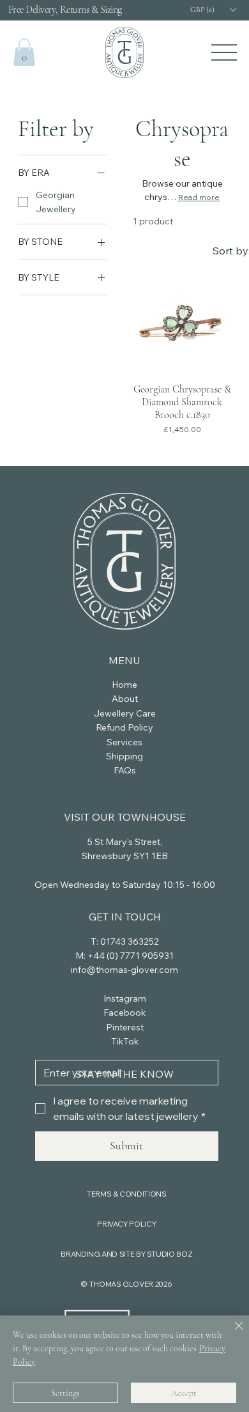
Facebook (124, 1012)
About (125, 698)
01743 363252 (129, 941)
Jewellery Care (125, 713)
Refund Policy (124, 727)
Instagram (124, 998)
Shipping (124, 756)
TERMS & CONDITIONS (127, 1194)
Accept (184, 1393)
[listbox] (213, 10)
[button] (24, 52)
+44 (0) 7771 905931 (130, 955)
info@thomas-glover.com (124, 969)
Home (124, 684)
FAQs (125, 770)
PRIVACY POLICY (126, 1224)
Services (124, 742)
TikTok (125, 1041)
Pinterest (125, 1027)
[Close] (231, 1333)
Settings (65, 1393)
